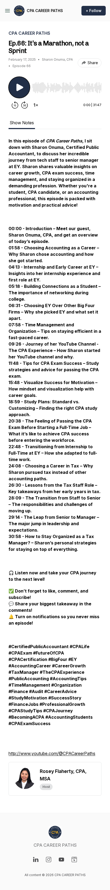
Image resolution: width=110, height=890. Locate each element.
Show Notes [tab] (22, 122)
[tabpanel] (55, 450)
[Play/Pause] (19, 87)
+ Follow (93, 10)
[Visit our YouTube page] (61, 859)
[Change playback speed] (35, 105)
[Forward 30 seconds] (24, 105)
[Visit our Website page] (74, 859)
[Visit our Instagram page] (48, 859)
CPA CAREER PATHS (45, 10)
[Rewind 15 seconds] (15, 105)
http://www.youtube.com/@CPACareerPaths (52, 753)
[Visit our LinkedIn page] (35, 859)
